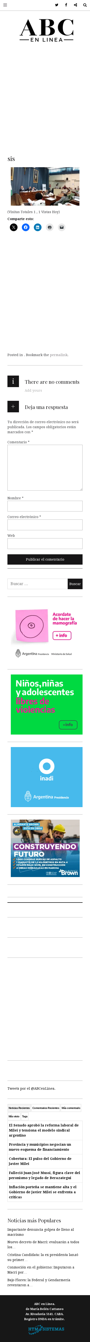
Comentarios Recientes (45, 1108)
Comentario (18, 442)
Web (11, 536)
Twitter (55, 5)
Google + (74, 5)
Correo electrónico (24, 517)
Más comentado (71, 1108)
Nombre (15, 498)
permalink (58, 355)
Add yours (33, 390)
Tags (25, 1116)
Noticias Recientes (19, 1108)
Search (83, 5)
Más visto (14, 1116)
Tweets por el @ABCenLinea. (31, 1088)
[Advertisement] (45, 98)
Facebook (64, 5)
